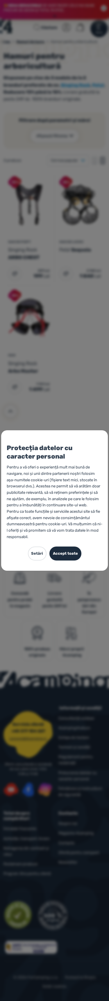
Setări (37, 553)
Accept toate (65, 553)
